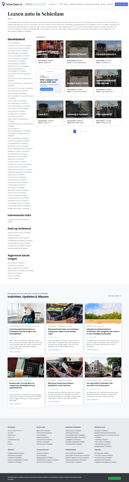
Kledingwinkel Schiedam (45, 458)
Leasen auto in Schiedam (16, 175)
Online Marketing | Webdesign (99, 380)
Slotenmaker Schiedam (74, 462)
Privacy (10, 444)
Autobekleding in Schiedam (17, 64)
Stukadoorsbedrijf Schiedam (75, 442)
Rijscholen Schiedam (44, 431)
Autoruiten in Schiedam (16, 116)
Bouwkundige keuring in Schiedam (19, 243)
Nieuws (103, 4)
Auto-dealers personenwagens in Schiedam (19, 75)
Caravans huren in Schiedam (17, 167)
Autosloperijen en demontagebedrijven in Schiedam (19, 130)
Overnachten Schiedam (103, 442)
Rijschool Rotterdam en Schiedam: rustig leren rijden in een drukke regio (63, 331)
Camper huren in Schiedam (17, 162)
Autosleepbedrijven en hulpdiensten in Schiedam (21, 125)
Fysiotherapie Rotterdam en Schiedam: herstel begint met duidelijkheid (22, 331)
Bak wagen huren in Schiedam (18, 146)
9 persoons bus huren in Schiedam (19, 48)
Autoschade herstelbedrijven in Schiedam (18, 120)
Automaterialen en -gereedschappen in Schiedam (21, 97)
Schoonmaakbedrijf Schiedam (18, 460)
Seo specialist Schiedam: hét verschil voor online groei (100, 384)
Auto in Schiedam (14, 43)
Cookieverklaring (13, 440)
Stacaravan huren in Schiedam (18, 190)
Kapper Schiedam (43, 437)
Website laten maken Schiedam (48, 460)
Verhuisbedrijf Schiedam (74, 444)
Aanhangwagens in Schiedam (18, 53)
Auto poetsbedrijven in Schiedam (19, 106)
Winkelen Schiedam (101, 431)
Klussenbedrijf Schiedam (16, 453)
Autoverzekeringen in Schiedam (18, 141)
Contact (110, 4)
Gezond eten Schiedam (45, 444)
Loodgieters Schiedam (73, 440)
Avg (9, 442)
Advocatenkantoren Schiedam (76, 460)
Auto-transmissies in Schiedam (18, 138)
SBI (61, 4)
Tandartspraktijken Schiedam (76, 437)
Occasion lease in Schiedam (17, 180)
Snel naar (52, 4)
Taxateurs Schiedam (15, 458)
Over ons (11, 437)
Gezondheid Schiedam (44, 440)
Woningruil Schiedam (102, 453)
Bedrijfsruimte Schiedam (103, 460)
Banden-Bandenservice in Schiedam (20, 149)
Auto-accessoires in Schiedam (18, 59)
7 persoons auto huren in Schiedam (20, 46)
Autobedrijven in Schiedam (17, 61)
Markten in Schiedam (15, 273)
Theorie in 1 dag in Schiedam (17, 195)
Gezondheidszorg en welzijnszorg (24, 326)
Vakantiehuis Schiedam (102, 444)
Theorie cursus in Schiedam (17, 193)
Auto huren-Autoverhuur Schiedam (78, 455)
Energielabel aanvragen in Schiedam (20, 241)
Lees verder (14, 352)
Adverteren (121, 4)
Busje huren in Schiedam (16, 159)
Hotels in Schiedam (14, 276)
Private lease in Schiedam (16, 185)
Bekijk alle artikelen (114, 296)
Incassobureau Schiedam (103, 458)
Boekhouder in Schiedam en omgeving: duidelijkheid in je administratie (22, 385)
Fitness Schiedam (14, 278)
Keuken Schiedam (43, 453)
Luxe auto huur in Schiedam (17, 177)
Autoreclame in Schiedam (16, 111)
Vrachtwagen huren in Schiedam (19, 203)
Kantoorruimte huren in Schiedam (19, 233)
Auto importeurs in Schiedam (18, 91)
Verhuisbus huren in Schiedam (18, 201)
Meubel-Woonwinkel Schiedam (105, 433)
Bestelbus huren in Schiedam (17, 157)
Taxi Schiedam (42, 435)
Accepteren (114, 478)
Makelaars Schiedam (15, 462)
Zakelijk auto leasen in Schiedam (19, 208)
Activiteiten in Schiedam (16, 265)
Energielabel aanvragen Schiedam (19, 246)
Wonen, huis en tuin (95, 326)
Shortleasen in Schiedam (16, 188)
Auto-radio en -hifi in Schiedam (18, 109)
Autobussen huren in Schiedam (18, 66)
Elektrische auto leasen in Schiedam (20, 169)
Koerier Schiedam (14, 235)
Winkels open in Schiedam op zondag (20, 271)
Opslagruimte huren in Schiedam (19, 238)
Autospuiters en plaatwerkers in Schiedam (19, 134)
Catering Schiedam (72, 433)
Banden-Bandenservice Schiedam (77, 458)
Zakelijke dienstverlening (20, 380)
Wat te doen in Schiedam (16, 263)
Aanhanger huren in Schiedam (18, 51)
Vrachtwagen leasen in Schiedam (19, 206)
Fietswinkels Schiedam (44, 433)
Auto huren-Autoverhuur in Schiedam (20, 88)
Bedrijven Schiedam (76, 4)
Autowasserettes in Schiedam (18, 144)
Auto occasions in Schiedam (17, 101)
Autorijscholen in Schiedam (17, 114)
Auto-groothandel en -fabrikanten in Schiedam (20, 84)
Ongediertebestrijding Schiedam (106, 462)
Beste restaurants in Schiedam (18, 268)
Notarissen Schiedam (15, 455)
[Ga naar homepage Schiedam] (11, 4)
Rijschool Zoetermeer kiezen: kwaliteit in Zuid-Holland (61, 384)
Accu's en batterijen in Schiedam (19, 56)
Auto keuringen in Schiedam (17, 93)
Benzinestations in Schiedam (17, 154)
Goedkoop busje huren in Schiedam (20, 172)
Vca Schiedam (42, 455)
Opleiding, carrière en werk (60, 326)
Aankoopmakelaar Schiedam (18, 248)
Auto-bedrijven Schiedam (74, 453)
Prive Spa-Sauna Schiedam (104, 455)
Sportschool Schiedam (44, 462)
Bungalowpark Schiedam (103, 446)
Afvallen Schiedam (43, 442)
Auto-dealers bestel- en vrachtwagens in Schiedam (17, 70)
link (19, 219)
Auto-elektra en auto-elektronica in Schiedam (20, 79)
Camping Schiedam (101, 440)
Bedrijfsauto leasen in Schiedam (18, 151)
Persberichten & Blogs (91, 4)
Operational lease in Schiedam (18, 182)
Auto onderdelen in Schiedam (18, 103)
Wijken (65, 4)
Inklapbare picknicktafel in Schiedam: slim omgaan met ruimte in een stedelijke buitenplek (103, 331)
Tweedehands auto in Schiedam (19, 198)
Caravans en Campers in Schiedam (20, 164)
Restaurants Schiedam (73, 431)
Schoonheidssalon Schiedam (75, 435)
